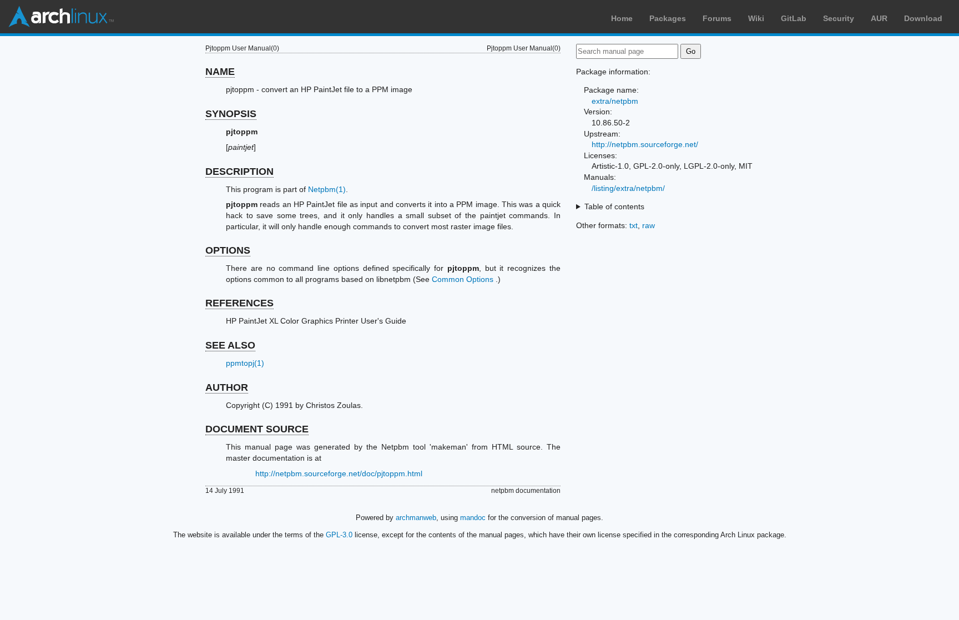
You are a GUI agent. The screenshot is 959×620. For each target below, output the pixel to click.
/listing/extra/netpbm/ (628, 188)
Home (622, 18)
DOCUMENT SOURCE (257, 429)
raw (648, 225)
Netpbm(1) (327, 189)
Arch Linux (61, 17)
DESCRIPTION (239, 171)
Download (923, 18)
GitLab (793, 18)
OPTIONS (227, 250)
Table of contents (614, 206)
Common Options (462, 279)
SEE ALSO (230, 345)
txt (633, 225)
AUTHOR (226, 387)
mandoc (473, 517)
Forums (717, 18)
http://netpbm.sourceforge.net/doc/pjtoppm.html (338, 473)
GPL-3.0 (339, 535)
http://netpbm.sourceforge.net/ (645, 144)
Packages (667, 18)
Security (838, 18)
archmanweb (416, 517)
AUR (879, 18)
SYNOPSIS (230, 113)
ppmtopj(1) (245, 363)
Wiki (756, 18)
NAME (220, 71)
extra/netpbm (615, 101)
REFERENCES (239, 303)
